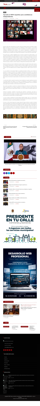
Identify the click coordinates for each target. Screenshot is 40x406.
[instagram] (11, 350)
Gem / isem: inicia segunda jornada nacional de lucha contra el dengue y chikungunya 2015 (21, 381)
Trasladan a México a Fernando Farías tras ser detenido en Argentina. (20, 189)
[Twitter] (28, 1)
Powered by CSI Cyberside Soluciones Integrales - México (20, 398)
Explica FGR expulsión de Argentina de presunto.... (17, 180)
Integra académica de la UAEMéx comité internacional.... (18, 197)
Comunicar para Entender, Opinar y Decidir (11, 0)
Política (5, 194)
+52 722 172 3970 (8, 345)
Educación (5, 198)
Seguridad (5, 185)
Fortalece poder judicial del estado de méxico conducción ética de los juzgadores (21, 386)
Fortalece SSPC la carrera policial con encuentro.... (17, 202)
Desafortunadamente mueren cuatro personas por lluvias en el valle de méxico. (21, 376)
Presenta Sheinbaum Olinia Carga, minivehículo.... (17, 193)
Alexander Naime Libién (24, 326)
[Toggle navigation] (5, 8)
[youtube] (9, 350)
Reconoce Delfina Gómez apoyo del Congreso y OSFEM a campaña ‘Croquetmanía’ (29, 308)
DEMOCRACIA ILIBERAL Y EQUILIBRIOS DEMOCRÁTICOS (32, 328)
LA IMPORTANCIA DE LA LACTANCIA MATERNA (15, 327)
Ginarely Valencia (6, 326)
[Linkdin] (30, 1)
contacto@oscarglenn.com (9, 347)
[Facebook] (27, 1)
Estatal (5, 12)
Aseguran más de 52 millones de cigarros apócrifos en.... (18, 184)
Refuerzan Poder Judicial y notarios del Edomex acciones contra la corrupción (11, 316)
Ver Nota (17, 186)
